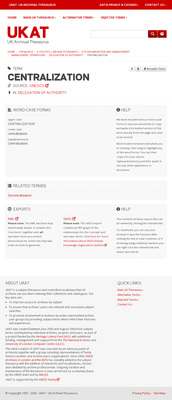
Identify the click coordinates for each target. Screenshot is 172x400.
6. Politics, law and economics (57, 51)
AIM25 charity (48, 379)
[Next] (138, 68)
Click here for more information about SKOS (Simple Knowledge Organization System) (85, 241)
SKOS (67, 219)
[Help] (162, 34)
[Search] (152, 34)
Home (12, 17)
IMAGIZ (43, 374)
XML (11, 219)
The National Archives (76, 340)
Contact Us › (155, 4)
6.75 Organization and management (106, 51)
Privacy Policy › (141, 393)
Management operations (28, 55)
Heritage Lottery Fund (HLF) (53, 336)
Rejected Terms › (114, 17)
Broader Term (155, 69)
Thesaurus (26, 51)
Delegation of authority (66, 55)
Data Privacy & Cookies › (119, 4)
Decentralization (20, 195)
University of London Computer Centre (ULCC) (34, 344)
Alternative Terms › (79, 17)
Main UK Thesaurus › (39, 17)
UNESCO (37, 85)
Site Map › (160, 393)
